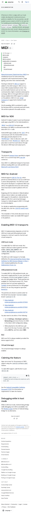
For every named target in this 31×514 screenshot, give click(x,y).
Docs (7, 40)
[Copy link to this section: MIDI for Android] (19, 174)
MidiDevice (16, 141)
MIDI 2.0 (17, 84)
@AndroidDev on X (6, 464)
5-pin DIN (22, 157)
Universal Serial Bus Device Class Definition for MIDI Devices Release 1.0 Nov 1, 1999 (15, 261)
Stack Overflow (5, 495)
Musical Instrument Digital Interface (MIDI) (14, 74)
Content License (20, 427)
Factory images (5, 452)
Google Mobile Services (7, 493)
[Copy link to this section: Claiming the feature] (22, 358)
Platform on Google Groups (8, 472)
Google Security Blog (6, 469)
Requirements (5, 444)
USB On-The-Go (17, 178)
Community (14, 504)
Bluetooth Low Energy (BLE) (10, 167)
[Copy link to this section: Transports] (13, 152)
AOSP (2, 40)
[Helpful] (11, 44)
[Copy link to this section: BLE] (6, 335)
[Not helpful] (14, 44)
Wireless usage (8, 409)
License (25, 504)
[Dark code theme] (27, 376)
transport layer (13, 155)
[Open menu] (2, 2)
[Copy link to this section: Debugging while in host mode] (8, 401)
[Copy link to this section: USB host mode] (14, 242)
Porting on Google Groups (8, 478)
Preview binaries (5, 449)
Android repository (6, 441)
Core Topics (14, 40)
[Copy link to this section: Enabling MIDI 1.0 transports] (3, 228)
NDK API (11, 125)
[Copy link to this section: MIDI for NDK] (15, 117)
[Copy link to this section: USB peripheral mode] (19, 270)
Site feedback (11, 507)
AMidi (3, 125)
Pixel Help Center (5, 487)
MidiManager (6, 139)
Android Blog (4, 467)
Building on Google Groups (8, 475)
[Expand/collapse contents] (11, 53)
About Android (5, 504)
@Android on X (5, 461)
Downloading (4, 446)
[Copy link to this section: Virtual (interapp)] (15, 345)
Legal (20, 504)
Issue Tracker (4, 498)
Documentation (7, 7)
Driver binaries (5, 454)
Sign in (27, 2)
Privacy (4, 507)
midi (23, 133)
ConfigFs (4, 285)
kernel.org (4, 289)
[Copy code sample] (29, 376)
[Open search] (19, 2)
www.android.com (6, 490)
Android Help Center (6, 485)
